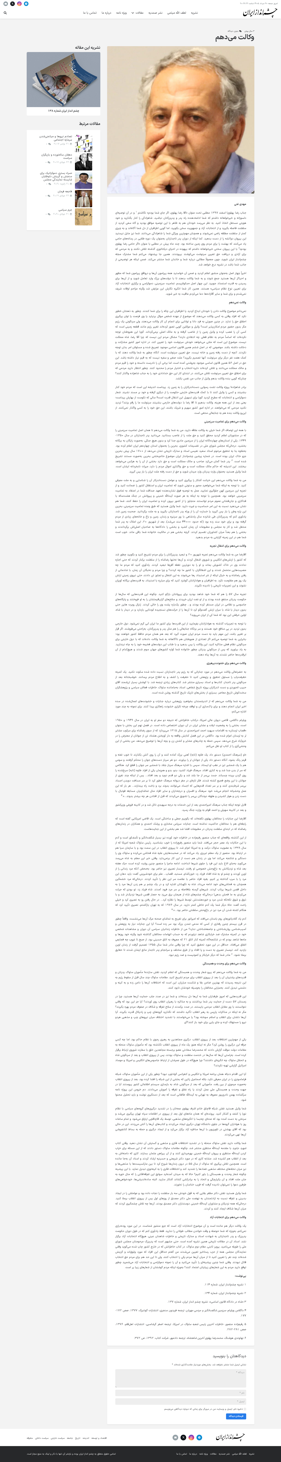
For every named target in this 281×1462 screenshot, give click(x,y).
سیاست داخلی (41, 1438)
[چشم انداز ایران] (260, 13)
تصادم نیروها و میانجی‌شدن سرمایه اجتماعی (55, 138)
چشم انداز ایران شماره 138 (63, 111)
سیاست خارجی (58, 1438)
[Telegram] (26, 3)
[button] (5, 13)
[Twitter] (12, 3)
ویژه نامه (203, 1454)
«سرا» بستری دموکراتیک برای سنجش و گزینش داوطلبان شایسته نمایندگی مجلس (56, 176)
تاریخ (77, 1438)
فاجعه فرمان (65, 191)
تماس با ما (181, 1454)
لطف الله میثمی (239, 1454)
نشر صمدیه (224, 1454)
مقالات (213, 1454)
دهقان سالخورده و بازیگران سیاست (56, 156)
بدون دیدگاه (233, 31)
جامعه (70, 1438)
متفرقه (30, 1438)
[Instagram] (19, 3)
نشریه (251, 1454)
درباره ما (193, 1454)
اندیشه (86, 1438)
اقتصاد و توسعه (99, 1438)
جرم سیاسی (65, 210)
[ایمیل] (5, 3)
